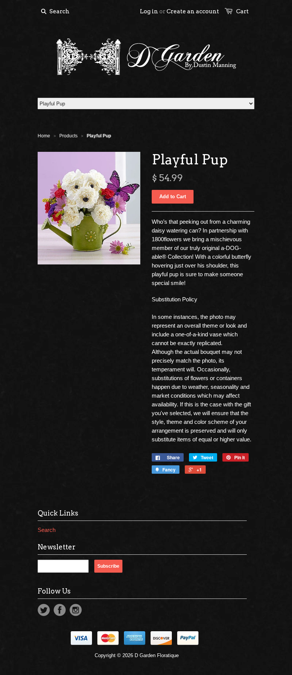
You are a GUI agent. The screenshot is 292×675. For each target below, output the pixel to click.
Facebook (60, 610)
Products (68, 136)
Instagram (76, 610)
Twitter (44, 610)
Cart (242, 11)
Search (47, 530)
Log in (149, 11)
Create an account (193, 11)
